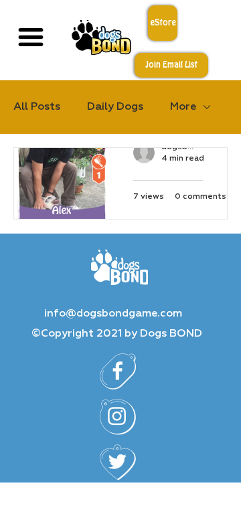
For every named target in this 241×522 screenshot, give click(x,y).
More (183, 107)
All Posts (36, 107)
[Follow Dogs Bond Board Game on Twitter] (118, 462)
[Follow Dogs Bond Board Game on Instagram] (118, 417)
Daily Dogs (115, 107)
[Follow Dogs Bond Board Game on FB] (118, 371)
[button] (171, 65)
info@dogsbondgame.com (113, 314)
